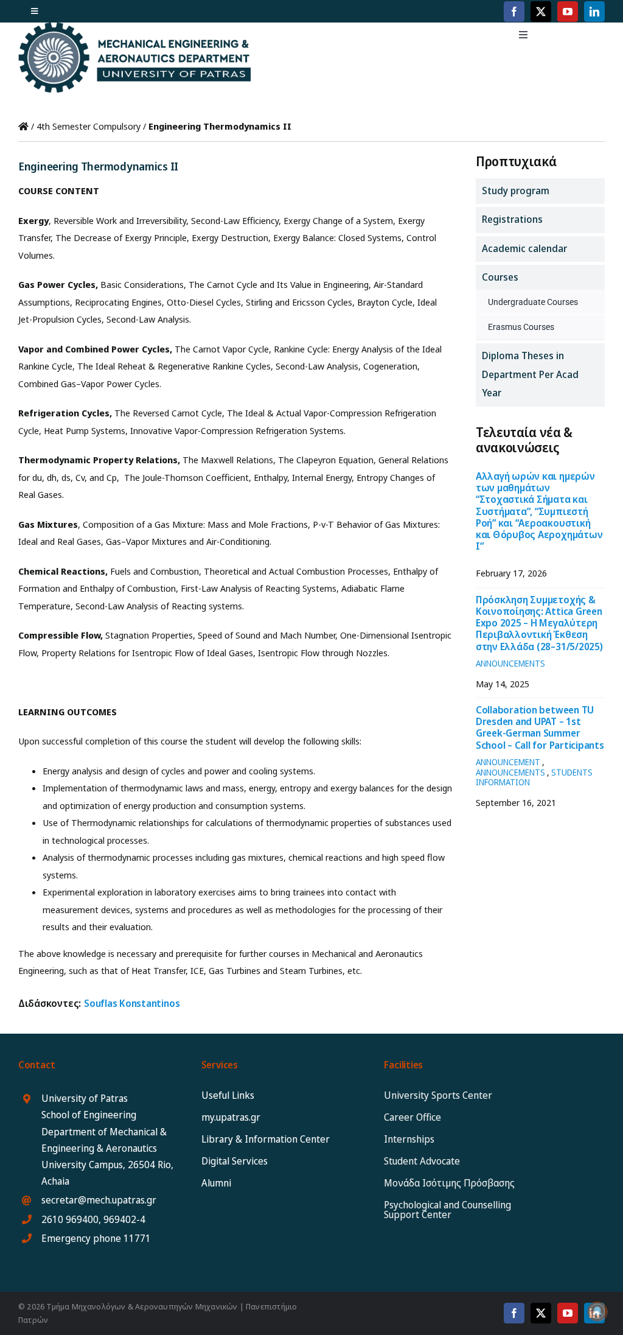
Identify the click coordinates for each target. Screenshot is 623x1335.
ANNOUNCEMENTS (510, 663)
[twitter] (541, 11)
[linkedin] (594, 11)
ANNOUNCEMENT (508, 762)
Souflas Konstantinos (131, 1003)
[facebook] (514, 11)
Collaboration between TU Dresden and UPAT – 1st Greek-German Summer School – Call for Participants (540, 727)
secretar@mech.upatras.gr (98, 1200)
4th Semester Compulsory (89, 126)
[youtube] (567, 11)
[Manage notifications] (597, 1311)
